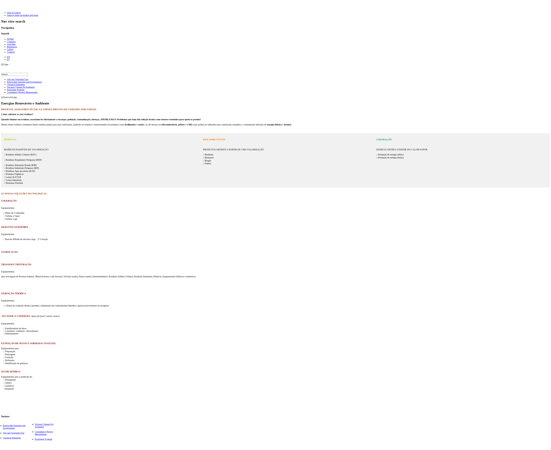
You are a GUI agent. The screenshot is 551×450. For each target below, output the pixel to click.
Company (11, 41)
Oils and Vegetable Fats (17, 79)
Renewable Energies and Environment (24, 82)
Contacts (11, 52)
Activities (11, 44)
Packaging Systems (15, 90)
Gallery (10, 49)
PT (8, 59)
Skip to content (14, 12)
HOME (10, 39)
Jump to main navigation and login (22, 15)
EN (8, 57)
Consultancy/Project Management (22, 92)
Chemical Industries (16, 84)
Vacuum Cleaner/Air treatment (20, 87)
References (12, 47)
